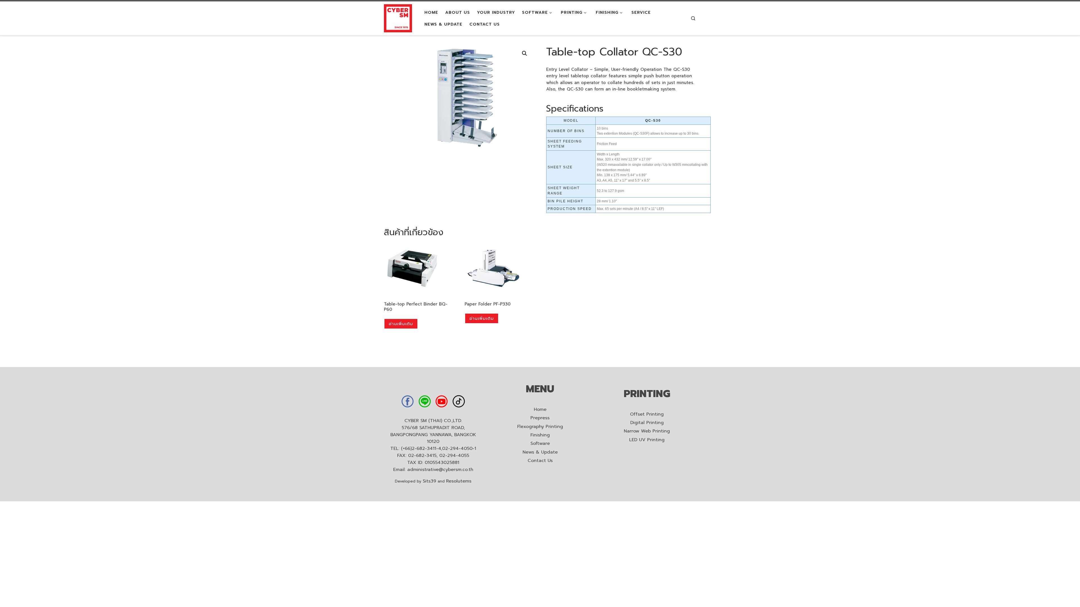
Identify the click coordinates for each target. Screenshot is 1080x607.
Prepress (540, 418)
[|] (398, 17)
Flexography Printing (540, 427)
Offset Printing (647, 414)
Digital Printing (647, 423)
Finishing (540, 435)
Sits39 (429, 481)
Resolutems (458, 481)
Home (540, 410)
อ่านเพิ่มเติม (401, 324)
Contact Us (540, 461)
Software (540, 444)
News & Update (540, 452)
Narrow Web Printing (647, 431)
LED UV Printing (647, 440)
